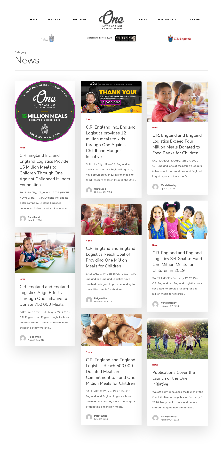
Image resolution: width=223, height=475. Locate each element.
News (22, 147)
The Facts (141, 19)
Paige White (100, 298)
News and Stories (167, 19)
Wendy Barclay (168, 185)
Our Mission (54, 19)
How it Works (80, 19)
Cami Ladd (34, 217)
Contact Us (194, 19)
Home (33, 19)
